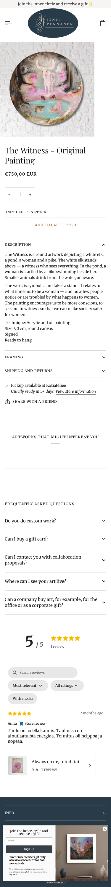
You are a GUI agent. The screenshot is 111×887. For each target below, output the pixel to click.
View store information (76, 391)
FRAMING (14, 357)
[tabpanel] (55, 722)
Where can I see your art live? (35, 581)
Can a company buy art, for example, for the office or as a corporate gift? (51, 602)
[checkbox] (22, 698)
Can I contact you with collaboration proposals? (43, 560)
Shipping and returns (29, 371)
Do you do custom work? (30, 521)
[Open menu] (13, 23)
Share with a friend (34, 402)
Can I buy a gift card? (26, 539)
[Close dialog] (104, 829)
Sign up (29, 849)
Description (18, 245)
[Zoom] (11, 125)
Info (9, 813)
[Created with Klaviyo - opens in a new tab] (55, 882)
